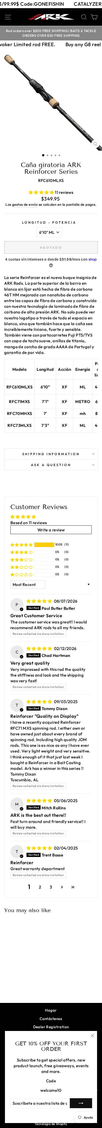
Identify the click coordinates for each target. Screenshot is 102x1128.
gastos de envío (25, 204)
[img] (39, 601)
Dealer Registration (51, 1027)
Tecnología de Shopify (51, 1124)
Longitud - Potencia (49, 222)
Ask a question (51, 465)
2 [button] (40, 886)
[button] (42, 192)
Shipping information (51, 454)
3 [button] (51, 886)
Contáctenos (51, 1018)
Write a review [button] (51, 529)
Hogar (51, 1010)
